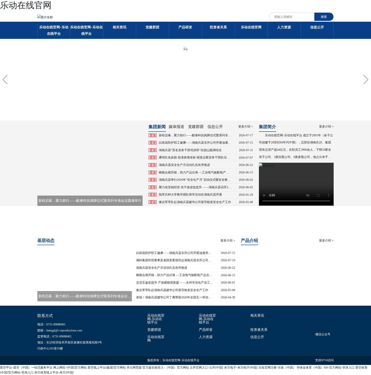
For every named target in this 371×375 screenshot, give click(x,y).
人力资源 (206, 337)
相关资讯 (257, 315)
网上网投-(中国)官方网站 (70, 367)
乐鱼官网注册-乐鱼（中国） (277, 367)
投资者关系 (259, 329)
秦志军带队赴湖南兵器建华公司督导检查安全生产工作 (195, 202)
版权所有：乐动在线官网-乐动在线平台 (173, 360)
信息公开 (257, 337)
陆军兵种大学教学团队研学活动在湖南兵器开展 (190, 194)
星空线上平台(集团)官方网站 (107, 367)
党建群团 (154, 329)
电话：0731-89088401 (51, 324)
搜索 (324, 16)
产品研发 (206, 329)
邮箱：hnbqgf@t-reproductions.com (59, 330)
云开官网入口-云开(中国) (206, 367)
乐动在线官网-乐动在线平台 (155, 319)
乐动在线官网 (155, 338)
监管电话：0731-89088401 (54, 336)
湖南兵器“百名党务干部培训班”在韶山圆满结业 (190, 150)
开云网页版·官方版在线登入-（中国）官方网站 (158, 367)
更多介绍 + (245, 126)
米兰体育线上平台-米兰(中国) (54, 372)
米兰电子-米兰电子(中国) (241, 367)
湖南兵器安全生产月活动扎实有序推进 (184, 165)
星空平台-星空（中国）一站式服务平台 (26, 367)
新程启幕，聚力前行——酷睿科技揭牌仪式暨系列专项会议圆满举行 (89, 200)
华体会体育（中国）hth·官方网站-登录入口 (325, 367)
